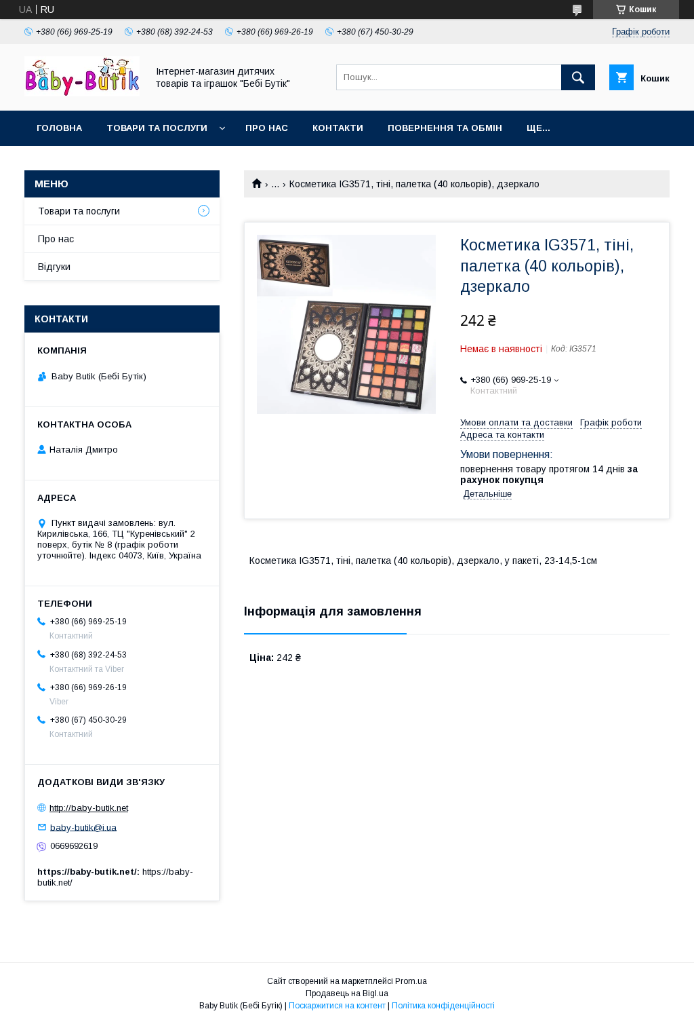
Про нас (266, 128)
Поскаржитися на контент (337, 1005)
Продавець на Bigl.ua (347, 993)
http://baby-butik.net (88, 808)
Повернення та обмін (445, 128)
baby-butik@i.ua (83, 827)
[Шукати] (578, 77)
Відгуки (54, 266)
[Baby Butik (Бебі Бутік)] (82, 93)
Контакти (337, 128)
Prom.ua (411, 981)
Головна (59, 128)
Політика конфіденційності (443, 1005)
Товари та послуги (156, 128)
